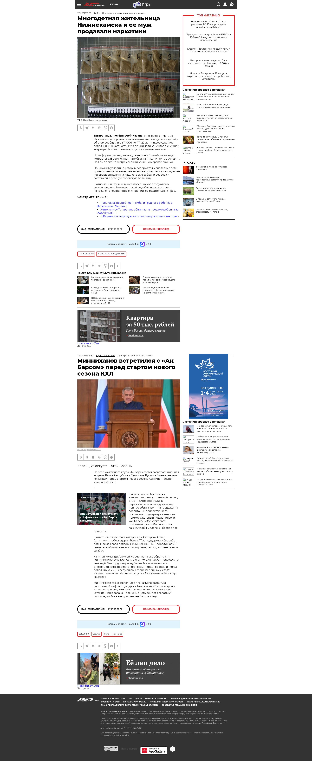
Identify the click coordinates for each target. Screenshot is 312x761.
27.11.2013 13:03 (84, 13)
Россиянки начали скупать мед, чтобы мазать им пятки (212, 211)
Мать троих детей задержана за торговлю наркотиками (107, 278)
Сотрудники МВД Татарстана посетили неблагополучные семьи (106, 290)
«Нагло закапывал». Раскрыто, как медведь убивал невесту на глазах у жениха (215, 471)
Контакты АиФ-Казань (134, 702)
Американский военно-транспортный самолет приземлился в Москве (215, 179)
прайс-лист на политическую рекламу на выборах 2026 (129, 705)
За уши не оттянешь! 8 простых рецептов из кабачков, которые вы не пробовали (215, 139)
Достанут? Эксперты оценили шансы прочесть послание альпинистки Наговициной (215, 96)
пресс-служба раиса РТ (89, 449)
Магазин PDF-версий (155, 699)
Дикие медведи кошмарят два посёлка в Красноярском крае (211, 189)
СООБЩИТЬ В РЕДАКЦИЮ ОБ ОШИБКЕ (179, 705)
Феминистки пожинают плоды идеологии (211, 168)
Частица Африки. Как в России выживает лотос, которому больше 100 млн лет (214, 118)
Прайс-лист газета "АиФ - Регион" (166, 702)
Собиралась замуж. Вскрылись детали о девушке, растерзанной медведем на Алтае (213, 439)
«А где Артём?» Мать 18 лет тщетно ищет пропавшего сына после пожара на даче (214, 482)
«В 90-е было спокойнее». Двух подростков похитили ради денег (214, 105)
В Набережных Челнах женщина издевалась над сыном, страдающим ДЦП (107, 300)
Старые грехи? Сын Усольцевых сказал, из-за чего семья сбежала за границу (215, 460)
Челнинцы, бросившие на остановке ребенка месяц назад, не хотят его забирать (159, 290)
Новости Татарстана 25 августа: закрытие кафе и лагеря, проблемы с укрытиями (208, 76)
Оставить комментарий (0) (156, 229)
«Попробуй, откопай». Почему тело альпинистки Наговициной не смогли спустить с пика (215, 428)
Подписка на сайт (110, 702)
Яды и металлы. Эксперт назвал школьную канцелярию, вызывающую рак (213, 450)
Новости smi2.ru (88, 343)
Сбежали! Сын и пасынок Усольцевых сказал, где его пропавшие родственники (216, 128)
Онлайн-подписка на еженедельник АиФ (191, 699)
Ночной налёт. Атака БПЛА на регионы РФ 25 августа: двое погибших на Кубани (208, 24)
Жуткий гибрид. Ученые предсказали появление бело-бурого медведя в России (215, 150)
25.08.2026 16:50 (85, 355)
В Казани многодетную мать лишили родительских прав (138, 216)
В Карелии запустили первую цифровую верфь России (211, 200)
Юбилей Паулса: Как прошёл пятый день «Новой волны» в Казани (208, 50)
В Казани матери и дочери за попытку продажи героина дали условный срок (159, 280)
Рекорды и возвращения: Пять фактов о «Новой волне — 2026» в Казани (208, 63)
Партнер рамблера (129, 749)
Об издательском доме (113, 699)
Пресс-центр (135, 699)
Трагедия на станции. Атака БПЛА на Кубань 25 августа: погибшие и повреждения (209, 37)
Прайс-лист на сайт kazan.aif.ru (203, 702)
